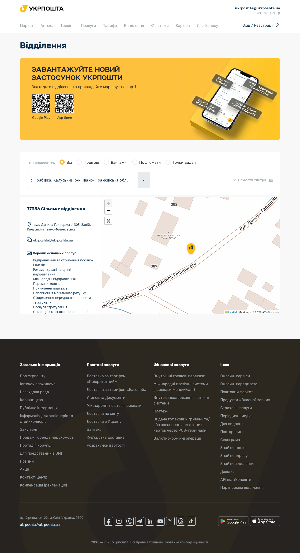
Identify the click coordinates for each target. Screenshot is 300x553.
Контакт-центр (34, 477)
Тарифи (110, 25)
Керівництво (31, 400)
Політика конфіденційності (186, 542)
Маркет (27, 25)
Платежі (161, 411)
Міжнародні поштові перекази (114, 405)
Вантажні (119, 162)
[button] (191, 249)
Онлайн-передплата (238, 384)
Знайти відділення (237, 463)
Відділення (134, 25)
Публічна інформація (39, 408)
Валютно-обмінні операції (177, 438)
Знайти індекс (233, 447)
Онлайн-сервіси (235, 376)
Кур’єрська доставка (105, 437)
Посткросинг (232, 432)
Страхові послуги (236, 408)
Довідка (227, 471)
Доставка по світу (103, 413)
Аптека (47, 25)
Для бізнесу (207, 25)
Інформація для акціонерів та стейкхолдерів (46, 419)
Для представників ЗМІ (41, 453)
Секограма (230, 440)
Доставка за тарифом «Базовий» (116, 389)
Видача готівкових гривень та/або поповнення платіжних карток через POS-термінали (182, 425)
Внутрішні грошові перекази (179, 376)
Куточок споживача (38, 384)
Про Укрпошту (32, 376)
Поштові (91, 162)
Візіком (272, 312)
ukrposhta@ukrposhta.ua (53, 240)
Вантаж (94, 429)
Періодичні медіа (235, 416)
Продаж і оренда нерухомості (47, 437)
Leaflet (232, 312)
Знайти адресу (234, 455)
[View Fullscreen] (108, 220)
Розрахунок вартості (106, 445)
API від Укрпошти (235, 479)
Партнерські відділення (242, 487)
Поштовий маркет (236, 392)
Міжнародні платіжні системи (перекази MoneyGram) (181, 387)
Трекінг (67, 25)
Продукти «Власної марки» (245, 400)
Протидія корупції (36, 445)
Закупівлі (28, 429)
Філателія (160, 25)
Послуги (88, 25)
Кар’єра (183, 25)
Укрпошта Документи (106, 397)
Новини (27, 461)
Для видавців (232, 424)
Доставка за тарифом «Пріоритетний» (106, 379)
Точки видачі (184, 162)
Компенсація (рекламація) (43, 485)
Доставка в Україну (104, 421)
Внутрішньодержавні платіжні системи (181, 400)
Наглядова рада (34, 392)
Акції (24, 469)
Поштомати (150, 162)
